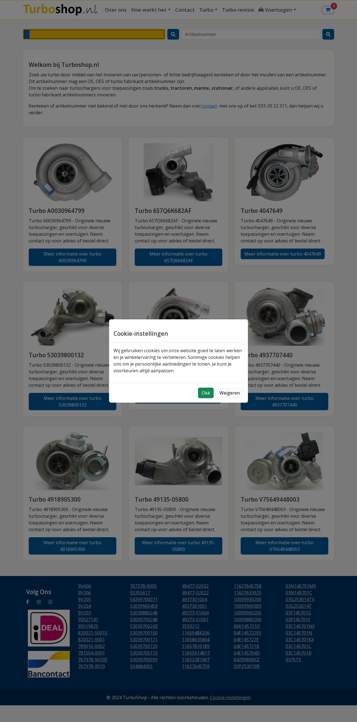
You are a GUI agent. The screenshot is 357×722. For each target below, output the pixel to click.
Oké (206, 393)
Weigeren (229, 393)
